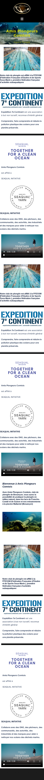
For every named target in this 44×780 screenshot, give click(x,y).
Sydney (33, 775)
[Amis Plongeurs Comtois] (22, 8)
